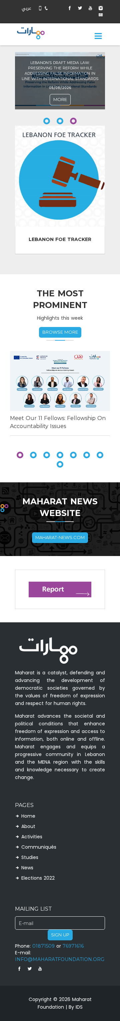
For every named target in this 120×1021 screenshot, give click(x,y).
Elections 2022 (38, 879)
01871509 (43, 946)
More (60, 99)
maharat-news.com (60, 537)
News (27, 868)
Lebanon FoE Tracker (60, 239)
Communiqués (38, 848)
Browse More (60, 332)
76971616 (73, 946)
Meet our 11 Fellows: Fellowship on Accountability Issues (58, 422)
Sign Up (60, 935)
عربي (26, 8)
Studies (29, 858)
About (28, 827)
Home (28, 817)
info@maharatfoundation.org (59, 959)
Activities (31, 837)
